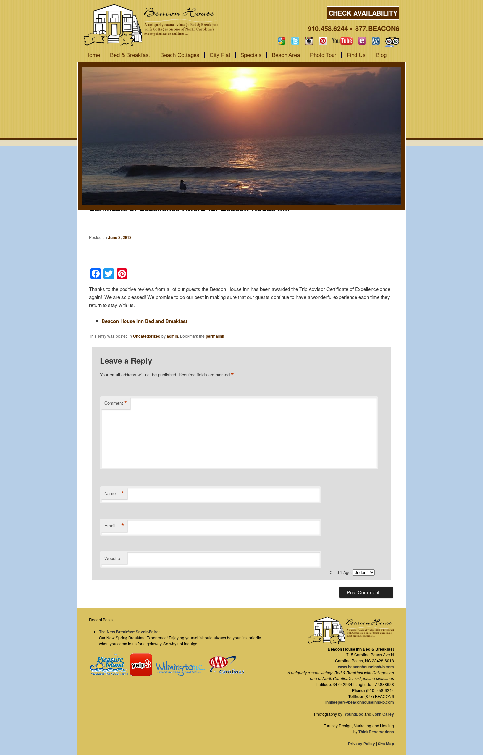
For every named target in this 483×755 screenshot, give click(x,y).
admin (172, 336)
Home (92, 55)
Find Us (356, 55)
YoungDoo (353, 714)
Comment (115, 403)
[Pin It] (323, 41)
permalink (215, 336)
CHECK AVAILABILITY (363, 13)
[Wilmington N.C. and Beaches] (178, 674)
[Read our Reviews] (281, 41)
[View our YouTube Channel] (342, 41)
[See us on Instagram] (309, 41)
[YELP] (140, 674)
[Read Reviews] (392, 41)
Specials (251, 55)
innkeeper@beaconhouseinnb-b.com (359, 702)
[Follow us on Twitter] (295, 41)
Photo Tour (323, 55)
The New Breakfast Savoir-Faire (129, 632)
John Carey (383, 714)
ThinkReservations (376, 732)
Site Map (386, 743)
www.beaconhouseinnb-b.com (366, 667)
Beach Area (286, 55)
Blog (381, 55)
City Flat (220, 55)
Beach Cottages (179, 55)
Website (112, 558)
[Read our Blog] (376, 41)
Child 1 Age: (341, 572)
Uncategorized (146, 336)
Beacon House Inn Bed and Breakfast (144, 321)
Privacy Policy (361, 743)
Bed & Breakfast (130, 55)
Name (114, 493)
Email (114, 525)
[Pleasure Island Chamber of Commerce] (108, 674)
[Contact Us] (362, 41)
